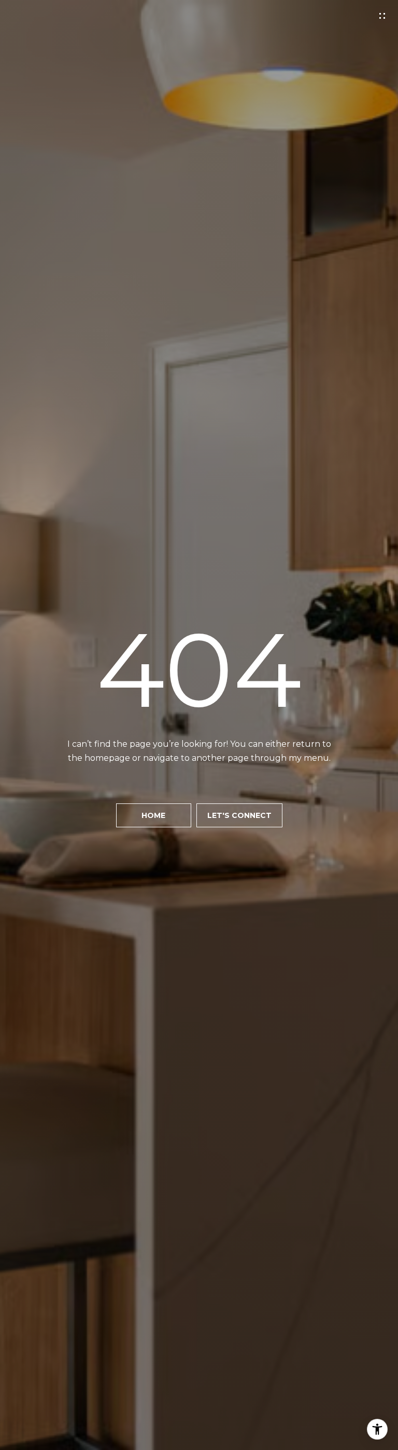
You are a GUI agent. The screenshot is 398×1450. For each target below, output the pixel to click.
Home (153, 815)
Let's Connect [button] (239, 815)
